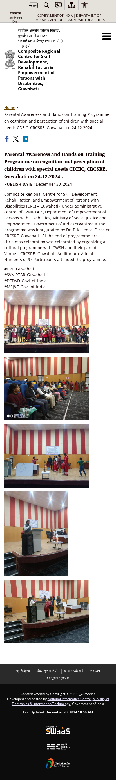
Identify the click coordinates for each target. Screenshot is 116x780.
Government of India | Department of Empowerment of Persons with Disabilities (69, 17)
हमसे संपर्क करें (73, 670)
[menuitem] (46, 5)
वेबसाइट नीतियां (47, 670)
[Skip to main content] (33, 5)
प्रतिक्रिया (23, 670)
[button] (107, 36)
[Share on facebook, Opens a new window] (7, 138)
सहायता (95, 670)
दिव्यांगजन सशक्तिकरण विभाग (15, 17)
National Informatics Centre (69, 698)
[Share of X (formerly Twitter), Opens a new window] (16, 138)
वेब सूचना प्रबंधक (58, 677)
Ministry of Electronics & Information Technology (60, 701)
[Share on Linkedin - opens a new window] (26, 138)
